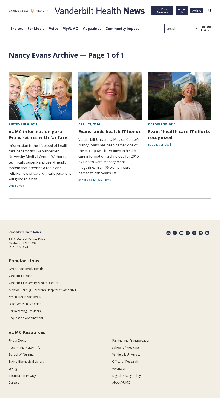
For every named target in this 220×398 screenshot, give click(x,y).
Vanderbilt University (126, 354)
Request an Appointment (26, 318)
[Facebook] (175, 233)
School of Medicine (125, 347)
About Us (182, 10)
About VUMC (121, 382)
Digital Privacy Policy (126, 376)
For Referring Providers (25, 311)
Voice (53, 28)
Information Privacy (22, 376)
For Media (36, 28)
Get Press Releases (162, 10)
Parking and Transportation (131, 340)
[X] (194, 233)
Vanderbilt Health (20, 276)
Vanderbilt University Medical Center (33, 283)
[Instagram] (188, 233)
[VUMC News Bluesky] (207, 233)
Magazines (91, 28)
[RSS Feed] (168, 233)
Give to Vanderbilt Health (26, 269)
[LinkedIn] (201, 233)
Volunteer (118, 368)
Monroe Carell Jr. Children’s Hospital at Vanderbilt (42, 290)
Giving (13, 368)
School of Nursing (21, 354)
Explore (17, 28)
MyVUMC (70, 28)
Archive (196, 10)
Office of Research (125, 361)
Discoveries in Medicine (25, 304)
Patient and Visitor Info (24, 347)
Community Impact (122, 28)
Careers (14, 382)
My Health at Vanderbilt (25, 297)
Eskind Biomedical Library (26, 361)
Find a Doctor (18, 340)
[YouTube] (181, 233)
